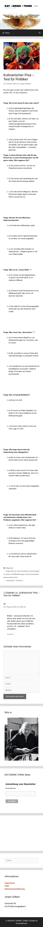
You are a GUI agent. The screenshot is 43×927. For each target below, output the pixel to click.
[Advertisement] (20, 832)
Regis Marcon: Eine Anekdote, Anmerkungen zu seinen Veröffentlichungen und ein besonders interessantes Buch (21, 574)
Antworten (10, 634)
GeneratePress (21, 923)
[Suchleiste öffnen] (39, 32)
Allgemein (9, 568)
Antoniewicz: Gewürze (14, 580)
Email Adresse (11, 788)
